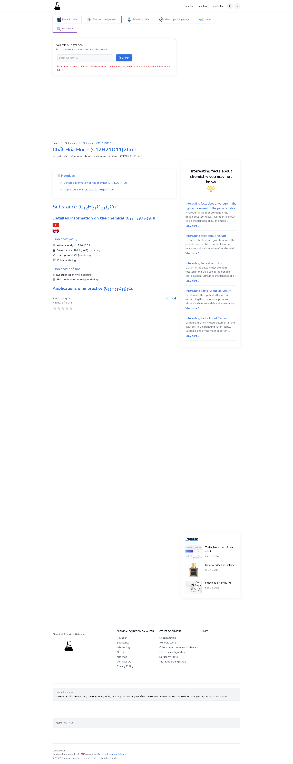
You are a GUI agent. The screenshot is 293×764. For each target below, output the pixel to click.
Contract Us (124, 662)
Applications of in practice (89, 189)
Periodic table (167, 643)
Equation (189, 6)
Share (170, 298)
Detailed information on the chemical (95, 183)
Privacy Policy (125, 666)
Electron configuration (172, 652)
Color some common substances (178, 647)
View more (191, 225)
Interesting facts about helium (205, 236)
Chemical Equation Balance (111, 754)
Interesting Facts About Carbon (206, 318)
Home (56, 143)
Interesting (218, 6)
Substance (203, 6)
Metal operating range (172, 662)
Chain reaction (167, 638)
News (120, 652)
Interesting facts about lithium (205, 263)
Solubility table (168, 657)
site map (122, 657)
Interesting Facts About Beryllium (208, 291)
